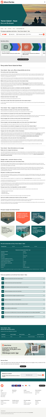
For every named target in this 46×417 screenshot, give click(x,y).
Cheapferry (36, 401)
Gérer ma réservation (27, 391)
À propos (2, 404)
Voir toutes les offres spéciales (23, 59)
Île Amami (9, 28)
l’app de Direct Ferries (28, 178)
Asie (5, 28)
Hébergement (14, 391)
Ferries (36, 404)
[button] (23, 278)
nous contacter (31, 412)
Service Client (37, 392)
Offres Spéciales (3, 395)
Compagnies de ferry (4, 392)
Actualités (2, 401)
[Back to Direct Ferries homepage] (7, 2)
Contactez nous (37, 391)
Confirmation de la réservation (28, 392)
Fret (12, 392)
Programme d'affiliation (15, 401)
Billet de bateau (3, 396)
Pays (1, 391)
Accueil (2, 28)
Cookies (25, 401)
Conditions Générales (27, 404)
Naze (14, 28)
